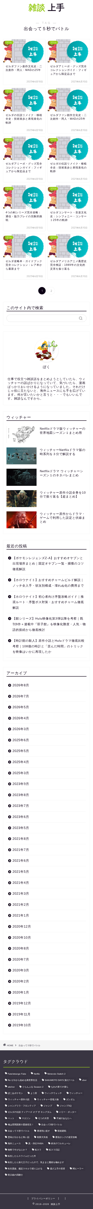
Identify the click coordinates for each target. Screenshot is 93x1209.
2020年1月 (21, 992)
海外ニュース (14, 1143)
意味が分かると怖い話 (18, 1137)
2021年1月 (21, 915)
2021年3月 (21, 893)
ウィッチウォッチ (53, 1093)
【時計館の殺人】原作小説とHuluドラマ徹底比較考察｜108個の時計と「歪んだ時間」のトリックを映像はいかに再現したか (49, 646)
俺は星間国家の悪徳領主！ (21, 1124)
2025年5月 (21, 751)
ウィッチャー (75, 1093)
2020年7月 (21, 959)
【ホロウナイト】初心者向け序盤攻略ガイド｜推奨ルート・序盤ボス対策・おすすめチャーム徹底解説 (48, 602)
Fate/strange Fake (17, 1074)
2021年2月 (21, 904)
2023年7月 (21, 806)
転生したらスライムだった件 (22, 1156)
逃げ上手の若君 (57, 1168)
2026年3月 (21, 729)
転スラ (38, 1150)
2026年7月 (21, 696)
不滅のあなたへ (64, 1118)
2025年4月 (21, 762)
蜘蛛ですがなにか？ (17, 1150)
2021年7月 (21, 850)
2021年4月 (21, 882)
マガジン (26, 1118)
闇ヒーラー (78, 1168)
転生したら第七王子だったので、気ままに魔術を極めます (36, 1162)
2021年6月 (21, 860)
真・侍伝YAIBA (35, 1143)
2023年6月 (21, 817)
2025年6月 (21, 740)
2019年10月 (22, 1025)
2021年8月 (21, 838)
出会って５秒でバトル (18, 1131)
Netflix (37, 1074)
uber (84, 1080)
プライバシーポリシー (43, 1198)
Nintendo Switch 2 (56, 1074)
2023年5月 (21, 828)
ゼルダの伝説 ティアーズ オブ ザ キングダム (29, 1112)
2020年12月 (22, 926)
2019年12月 (22, 1003)
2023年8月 (21, 795)
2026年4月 (21, 718)
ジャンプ (47, 1106)
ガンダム (70, 1099)
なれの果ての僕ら (59, 1087)
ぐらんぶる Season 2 (32, 1087)
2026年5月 (21, 707)
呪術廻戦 (62, 1131)
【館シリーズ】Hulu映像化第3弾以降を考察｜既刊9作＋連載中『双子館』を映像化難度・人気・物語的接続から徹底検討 (49, 624)
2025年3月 (21, 773)
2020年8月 (21, 948)
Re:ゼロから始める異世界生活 (22, 1080)
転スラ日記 (54, 1150)
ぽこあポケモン (15, 1093)
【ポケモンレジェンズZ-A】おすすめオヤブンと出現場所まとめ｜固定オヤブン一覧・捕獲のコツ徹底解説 (48, 563)
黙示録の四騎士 (15, 1175)
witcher (11, 1087)
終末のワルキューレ (61, 1143)
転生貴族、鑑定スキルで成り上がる (25, 1168)
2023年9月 (21, 784)
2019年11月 (22, 1014)
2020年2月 (21, 981)
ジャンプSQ (66, 1106)
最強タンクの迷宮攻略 (66, 1137)
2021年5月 (21, 871)
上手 (47, 7)
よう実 (33, 1093)
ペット (11, 1118)
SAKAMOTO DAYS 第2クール (59, 1080)
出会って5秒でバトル (51, 1124)
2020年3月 (21, 970)
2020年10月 (22, 937)
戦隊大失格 (42, 1137)
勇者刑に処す (43, 1131)
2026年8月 (21, 685)
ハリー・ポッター (67, 1112)
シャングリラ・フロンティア (22, 1106)
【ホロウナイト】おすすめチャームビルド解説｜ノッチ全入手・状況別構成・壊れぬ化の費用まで (48, 582)
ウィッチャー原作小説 (18, 1099)
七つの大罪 (43, 1118)
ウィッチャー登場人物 (48, 1099)
